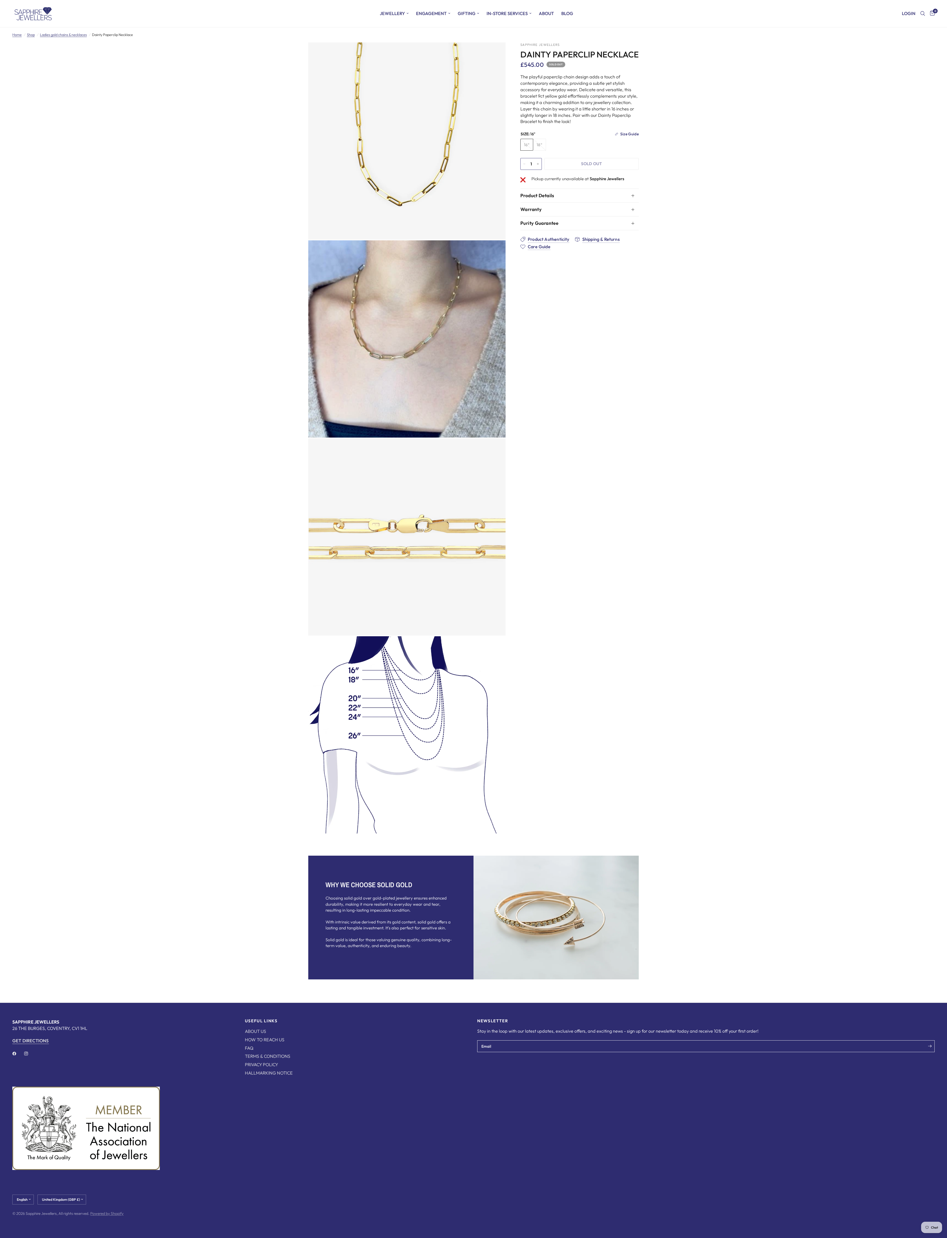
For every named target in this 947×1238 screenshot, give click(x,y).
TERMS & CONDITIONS (267, 1056)
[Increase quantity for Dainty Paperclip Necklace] (538, 164)
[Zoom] (495, 52)
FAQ (249, 1048)
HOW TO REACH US (264, 1040)
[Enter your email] (930, 1046)
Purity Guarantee (539, 223)
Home (17, 35)
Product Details (537, 195)
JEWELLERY (392, 13)
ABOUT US (255, 1031)
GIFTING (466, 13)
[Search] (923, 13)
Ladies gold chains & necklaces (63, 35)
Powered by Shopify (107, 1213)
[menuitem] (394, 14)
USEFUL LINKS (261, 1021)
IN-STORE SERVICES (507, 13)
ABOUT (546, 13)
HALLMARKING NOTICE (269, 1073)
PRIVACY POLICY (261, 1064)
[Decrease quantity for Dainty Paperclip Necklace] (524, 164)
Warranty (531, 209)
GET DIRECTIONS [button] (30, 1040)
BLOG (567, 13)
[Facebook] (17, 1053)
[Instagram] (29, 1053)
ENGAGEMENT (431, 13)
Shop (31, 35)
